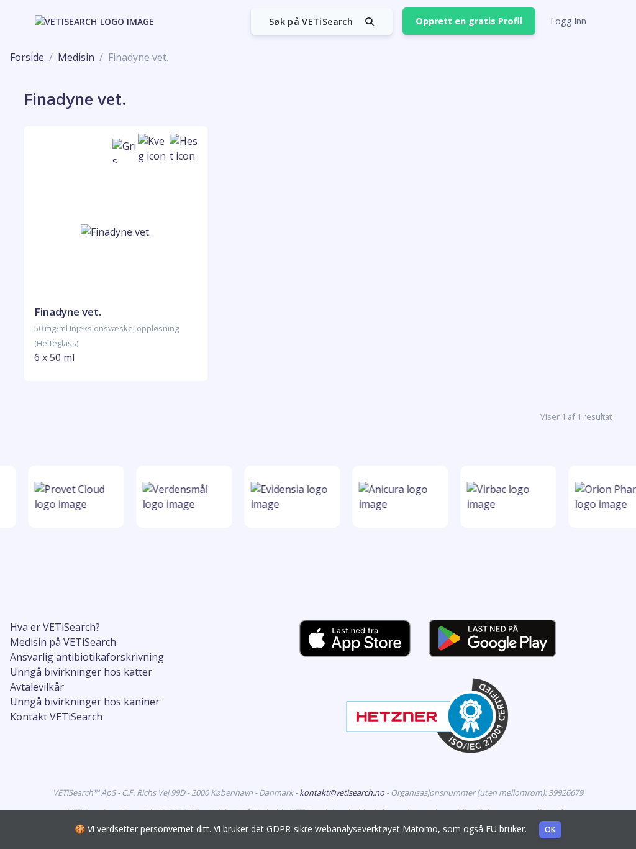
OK (550, 829)
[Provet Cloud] (74, 497)
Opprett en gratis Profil (469, 21)
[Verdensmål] (182, 497)
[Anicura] (398, 497)
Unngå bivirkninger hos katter (81, 672)
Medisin (76, 57)
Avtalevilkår (37, 687)
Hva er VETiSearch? (55, 627)
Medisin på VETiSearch (63, 642)
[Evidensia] (290, 497)
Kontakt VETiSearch (56, 716)
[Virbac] (506, 497)
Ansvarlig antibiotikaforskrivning (87, 657)
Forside (27, 57)
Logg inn (568, 21)
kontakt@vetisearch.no (342, 792)
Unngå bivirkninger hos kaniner (85, 702)
